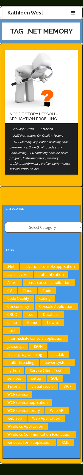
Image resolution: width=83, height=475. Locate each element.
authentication (51, 274)
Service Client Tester (47, 370)
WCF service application (27, 402)
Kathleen (47, 129)
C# (39, 135)
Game (32, 322)
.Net (10, 266)
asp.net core (17, 274)
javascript (15, 346)
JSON (38, 346)
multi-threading (20, 362)
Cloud (27, 290)
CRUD (12, 314)
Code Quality (37, 147)
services (14, 378)
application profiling (46, 142)
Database (51, 314)
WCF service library (23, 410)
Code (46, 290)
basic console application (49, 282)
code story (54, 147)
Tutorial (14, 386)
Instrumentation (34, 158)
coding (45, 298)
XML (65, 442)
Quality (47, 135)
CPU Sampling (37, 153)
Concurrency (18, 153)
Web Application (46, 418)
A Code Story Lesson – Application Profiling (33, 116)
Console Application (56, 306)
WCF (67, 386)
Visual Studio (30, 169)
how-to (53, 322)
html (11, 330)
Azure (12, 282)
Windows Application (25, 426)
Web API (57, 410)
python (13, 370)
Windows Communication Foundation (39, 434)
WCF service (17, 394)
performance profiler (36, 163)
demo (12, 322)
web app (14, 418)
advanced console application (50, 266)
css (30, 314)
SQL (54, 378)
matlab (58, 354)
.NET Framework (24, 135)
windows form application (29, 442)
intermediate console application (35, 338)
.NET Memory (22, 142)
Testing (58, 135)
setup (36, 378)
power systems (57, 362)
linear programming (24, 354)
